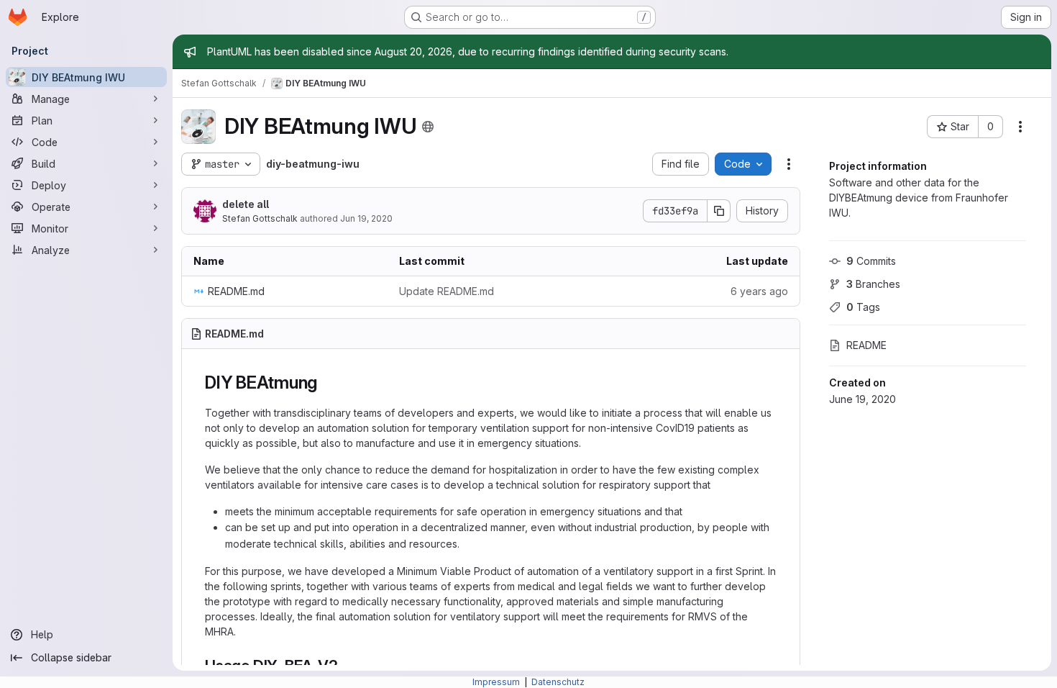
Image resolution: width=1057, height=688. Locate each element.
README (866, 345)
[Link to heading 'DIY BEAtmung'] (326, 382)
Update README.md (446, 291)
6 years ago (759, 291)
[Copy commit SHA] (719, 210)
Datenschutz (558, 681)
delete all (245, 204)
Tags (863, 307)
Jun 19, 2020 (366, 218)
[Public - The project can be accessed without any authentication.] (428, 126)
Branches (873, 284)
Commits (871, 261)
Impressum (497, 681)
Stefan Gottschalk (260, 218)
